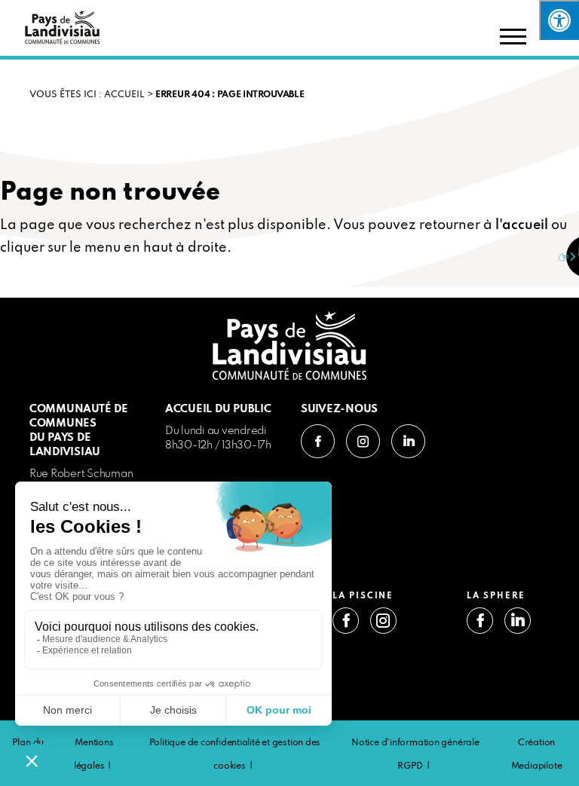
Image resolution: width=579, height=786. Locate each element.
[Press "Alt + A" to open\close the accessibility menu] (559, 20)
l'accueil (521, 225)
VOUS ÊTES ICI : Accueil (87, 94)
